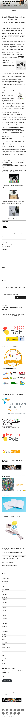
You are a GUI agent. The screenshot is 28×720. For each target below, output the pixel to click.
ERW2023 (4, 621)
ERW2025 (4, 626)
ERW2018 (4, 602)
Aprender (6, 233)
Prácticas (4, 650)
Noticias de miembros (10, 235)
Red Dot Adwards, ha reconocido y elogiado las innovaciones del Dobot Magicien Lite (13, 81)
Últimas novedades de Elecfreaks (9, 565)
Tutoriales (4, 655)
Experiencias (5, 631)
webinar (3, 663)
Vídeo (3, 660)
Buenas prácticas (6, 576)
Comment (5, 249)
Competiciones (5, 578)
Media (3, 639)
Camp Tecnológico (20, 22)
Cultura (3, 586)
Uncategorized (5, 658)
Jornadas (4, 634)
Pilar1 (11, 15)
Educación (13, 233)
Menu (14, 10)
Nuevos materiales (6, 647)
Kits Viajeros (5, 636)
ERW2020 (4, 607)
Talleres (3, 652)
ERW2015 (4, 594)
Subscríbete (7, 680)
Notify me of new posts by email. (11, 294)
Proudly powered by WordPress (9, 716)
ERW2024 (4, 623)
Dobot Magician (9, 49)
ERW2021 (4, 613)
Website (4, 280)
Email (3, 274)
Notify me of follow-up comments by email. (13, 292)
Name (4, 267)
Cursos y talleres (5, 589)
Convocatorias (5, 581)
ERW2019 (4, 605)
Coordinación (5, 583)
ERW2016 (4, 597)
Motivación (19, 233)
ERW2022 (4, 615)
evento (3, 628)
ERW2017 (4, 599)
